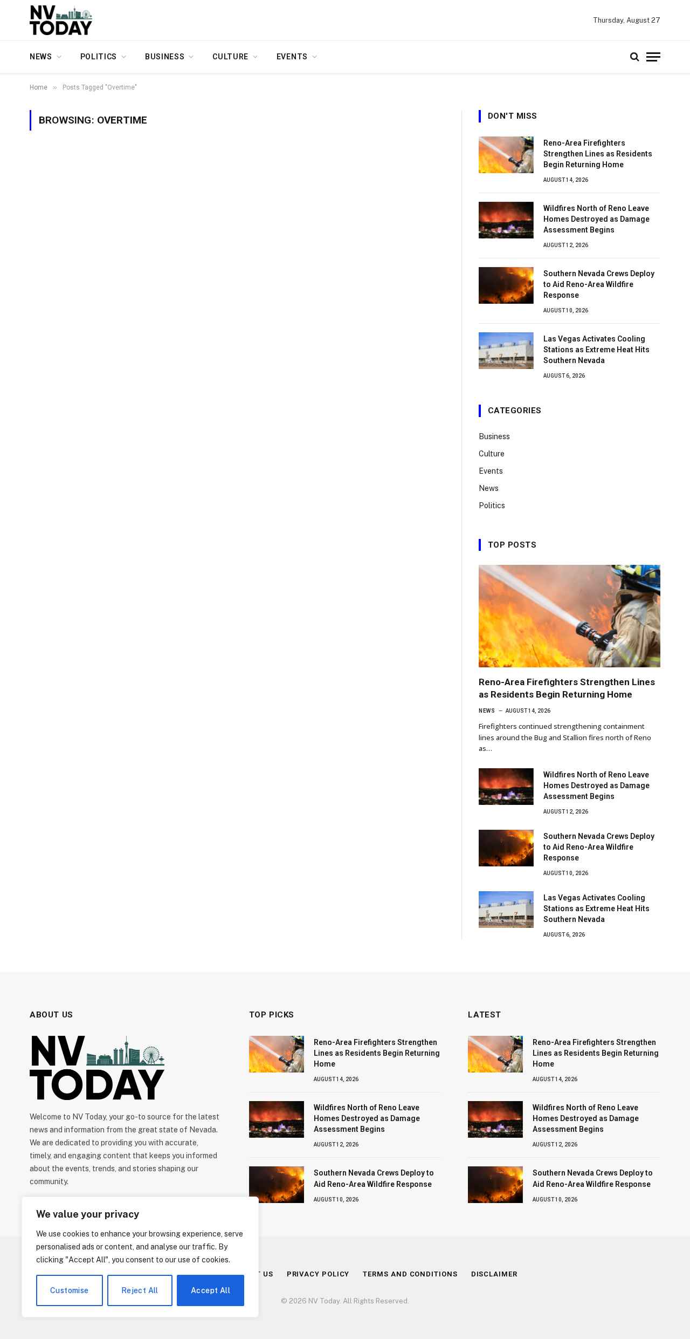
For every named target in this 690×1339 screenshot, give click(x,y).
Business (165, 56)
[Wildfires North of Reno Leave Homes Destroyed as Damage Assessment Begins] (506, 220)
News (41, 56)
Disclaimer (494, 1274)
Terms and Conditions (410, 1274)
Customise (69, 1290)
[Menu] (653, 57)
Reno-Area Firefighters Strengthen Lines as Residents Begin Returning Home (597, 154)
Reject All (139, 1290)
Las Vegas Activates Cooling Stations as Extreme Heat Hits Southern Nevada (596, 349)
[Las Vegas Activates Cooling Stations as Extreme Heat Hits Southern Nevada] (506, 350)
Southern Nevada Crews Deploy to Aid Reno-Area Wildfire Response (598, 284)
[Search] (634, 57)
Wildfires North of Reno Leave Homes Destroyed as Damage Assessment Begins (596, 219)
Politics (99, 56)
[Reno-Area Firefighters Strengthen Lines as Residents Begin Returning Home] (506, 154)
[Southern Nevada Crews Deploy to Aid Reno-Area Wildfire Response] (506, 285)
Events (292, 56)
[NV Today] (61, 20)
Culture (230, 56)
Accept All (210, 1290)
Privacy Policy (318, 1274)
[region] (140, 1257)
